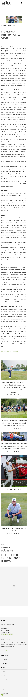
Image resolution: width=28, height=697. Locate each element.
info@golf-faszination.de (7, 634)
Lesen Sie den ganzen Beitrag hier (10, 351)
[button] (21, 3)
